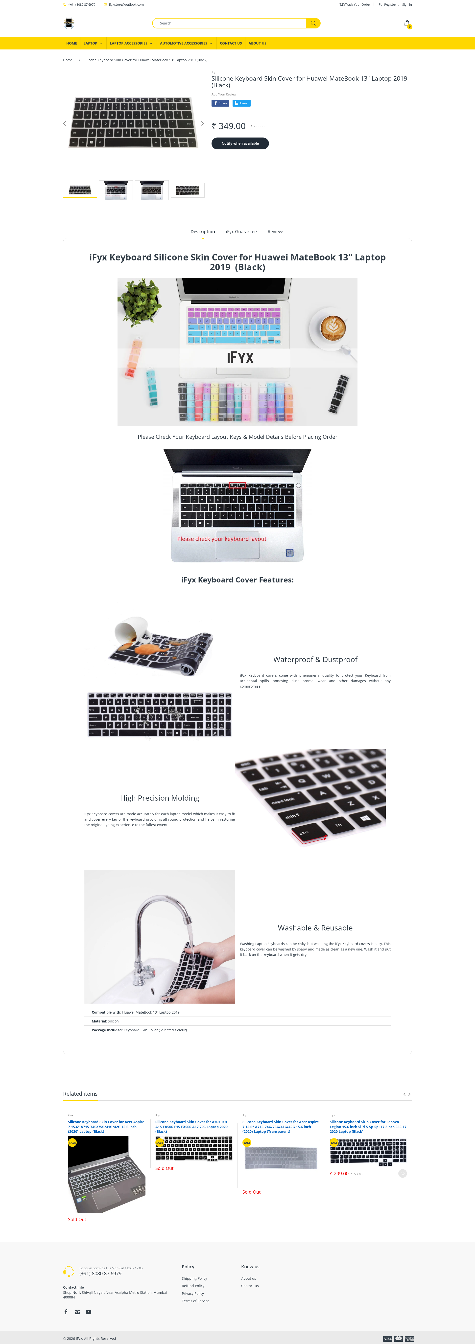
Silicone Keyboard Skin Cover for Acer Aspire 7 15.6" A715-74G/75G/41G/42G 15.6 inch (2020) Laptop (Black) (106, 1126)
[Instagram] (77, 1312)
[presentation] (404, 1094)
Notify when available (240, 143)
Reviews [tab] (276, 231)
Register (390, 4)
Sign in (407, 4)
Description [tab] (202, 231)
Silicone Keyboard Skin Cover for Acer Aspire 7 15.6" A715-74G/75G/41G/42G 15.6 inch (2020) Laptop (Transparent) (280, 1126)
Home (68, 60)
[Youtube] (88, 1312)
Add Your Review (224, 94)
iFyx (214, 72)
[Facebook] (66, 1312)
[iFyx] (104, 23)
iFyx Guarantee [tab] (241, 231)
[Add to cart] (402, 1173)
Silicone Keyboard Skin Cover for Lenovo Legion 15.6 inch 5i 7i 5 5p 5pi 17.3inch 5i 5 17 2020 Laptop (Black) (368, 1126)
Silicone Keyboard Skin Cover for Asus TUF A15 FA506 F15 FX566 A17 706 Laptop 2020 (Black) (191, 1126)
